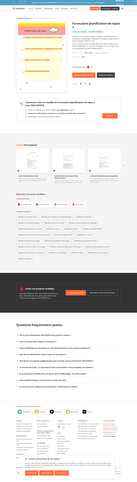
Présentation (79, 204)
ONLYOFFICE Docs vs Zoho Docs (87, 429)
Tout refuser (31, 473)
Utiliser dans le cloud (76, 293)
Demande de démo (62, 451)
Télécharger (95, 8)
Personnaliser (46, 473)
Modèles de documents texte (24, 426)
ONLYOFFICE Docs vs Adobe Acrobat (88, 436)
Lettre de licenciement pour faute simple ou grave (66, 177)
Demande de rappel (109, 436)
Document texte (44, 204)
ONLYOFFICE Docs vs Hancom (86, 438)
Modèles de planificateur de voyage (57, 241)
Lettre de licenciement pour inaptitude (104, 176)
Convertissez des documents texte (24, 440)
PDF (91, 67)
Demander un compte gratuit (45, 438)
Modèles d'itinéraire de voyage (29, 241)
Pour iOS (89, 412)
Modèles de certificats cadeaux (29, 223)
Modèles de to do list (84, 235)
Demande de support (63, 448)
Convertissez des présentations (25, 447)
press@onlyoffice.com (109, 434)
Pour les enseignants (42, 426)
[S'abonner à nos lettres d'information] (18, 473)
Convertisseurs (21, 436)
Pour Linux (42, 412)
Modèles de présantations (23, 431)
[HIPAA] (58, 427)
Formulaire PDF (25, 204)
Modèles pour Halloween (57, 253)
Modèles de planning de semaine (97, 247)
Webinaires (60, 443)
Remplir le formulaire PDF (83, 75)
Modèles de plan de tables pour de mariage (65, 247)
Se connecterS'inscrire (110, 8)
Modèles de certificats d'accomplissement (56, 217)
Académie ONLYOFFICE (63, 441)
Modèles (19, 421)
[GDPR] (63, 427)
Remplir (110, 116)
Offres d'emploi (41, 453)
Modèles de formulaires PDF (24, 424)
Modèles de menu (53, 229)
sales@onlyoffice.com (109, 425)
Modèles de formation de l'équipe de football (34, 235)
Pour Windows (26, 412)
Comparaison (82, 421)
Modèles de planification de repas (30, 229)
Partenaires (64, 8)
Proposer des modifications (101, 53)
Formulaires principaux (23, 18)
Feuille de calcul (62, 204)
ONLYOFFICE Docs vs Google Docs (87, 426)
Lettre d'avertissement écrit (28, 176)
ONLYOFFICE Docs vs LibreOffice (87, 431)
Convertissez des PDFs (22, 450)
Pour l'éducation (43, 421)
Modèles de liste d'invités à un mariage (31, 247)
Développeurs (48, 8)
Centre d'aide (61, 439)
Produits (30, 8)
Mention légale (61, 453)
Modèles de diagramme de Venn (85, 241)
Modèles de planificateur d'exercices (31, 253)
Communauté (61, 436)
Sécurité (60, 421)
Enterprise (38, 8)
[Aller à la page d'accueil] (19, 8)
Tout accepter (62, 473)
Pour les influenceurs (42, 451)
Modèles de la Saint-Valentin (98, 253)
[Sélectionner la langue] (122, 8)
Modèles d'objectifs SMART (92, 229)
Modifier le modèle (106, 75)
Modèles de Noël (77, 253)
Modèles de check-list (83, 217)
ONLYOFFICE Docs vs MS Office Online (88, 424)
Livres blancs (60, 446)
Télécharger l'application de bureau (102, 293)
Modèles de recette (71, 229)
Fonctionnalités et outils (43, 436)
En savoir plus (40, 467)
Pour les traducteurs (42, 448)
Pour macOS (58, 412)
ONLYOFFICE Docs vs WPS (85, 434)
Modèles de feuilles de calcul (24, 429)
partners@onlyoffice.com (110, 430)
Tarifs (57, 8)
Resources (73, 8)
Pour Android (74, 412)
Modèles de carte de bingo (27, 217)
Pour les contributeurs (43, 446)
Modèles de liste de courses (54, 223)
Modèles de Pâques (25, 259)
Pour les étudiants (42, 424)
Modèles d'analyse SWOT (63, 235)
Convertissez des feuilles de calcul (23, 444)
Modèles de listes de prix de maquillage (83, 223)
